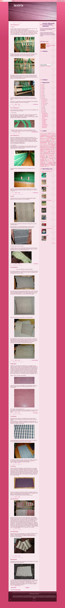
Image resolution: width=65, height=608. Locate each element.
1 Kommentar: (36, 263)
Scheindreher (52, 153)
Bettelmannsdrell (50, 136)
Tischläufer (13, 416)
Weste (55, 164)
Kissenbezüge (14, 531)
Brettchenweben (50, 137)
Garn (49, 141)
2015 (42, 92)
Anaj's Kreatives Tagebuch (46, 200)
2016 (42, 91)
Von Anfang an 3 (14, 24)
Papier (53, 150)
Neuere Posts (13, 587)
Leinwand (42, 148)
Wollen (48, 165)
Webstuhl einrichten (48, 164)
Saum (51, 152)
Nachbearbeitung (48, 149)
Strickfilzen (42, 159)
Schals (12, 196)
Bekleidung (42, 136)
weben (50, 163)
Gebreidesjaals (44, 207)
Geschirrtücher (14, 499)
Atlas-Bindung (50, 134)
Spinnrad (49, 157)
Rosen (42, 152)
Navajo (53, 149)
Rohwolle (54, 151)
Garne (54, 141)
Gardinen (45, 141)
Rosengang (46, 152)
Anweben (45, 134)
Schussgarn (49, 154)
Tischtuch (53, 160)
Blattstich (41, 137)
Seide (53, 154)
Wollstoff (52, 165)
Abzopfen (45, 133)
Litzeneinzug (48, 148)
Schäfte (54, 152)
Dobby (48, 138)
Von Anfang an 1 (14, 135)
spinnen (42, 157)
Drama (43, 139)
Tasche (48, 159)
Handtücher (50, 143)
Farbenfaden (44, 221)
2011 (42, 96)
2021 (42, 84)
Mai (43, 108)
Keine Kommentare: (35, 131)
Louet (53, 148)
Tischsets (13, 466)
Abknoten (41, 133)
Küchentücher (52, 147)
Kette (48, 146)
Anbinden (53, 133)
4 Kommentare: (35, 192)
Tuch (41, 161)
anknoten (41, 134)
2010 (42, 98)
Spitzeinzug (54, 157)
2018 (42, 88)
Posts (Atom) (17, 589)
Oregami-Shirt (48, 150)
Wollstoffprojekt (43, 166)
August (43, 104)
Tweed (44, 161)
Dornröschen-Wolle (45, 235)
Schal (41, 153)
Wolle (43, 165)
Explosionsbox (42, 140)
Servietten (42, 155)
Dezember (44, 99)
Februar (43, 112)
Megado (41, 149)
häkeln (52, 142)
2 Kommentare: (35, 412)
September (44, 103)
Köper (47, 147)
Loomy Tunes (44, 179)
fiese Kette (53, 140)
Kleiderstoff (42, 147)
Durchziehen (48, 139)
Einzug (53, 139)
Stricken (51, 158)
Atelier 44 (43, 214)
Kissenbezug (52, 146)
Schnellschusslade (43, 154)
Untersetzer (48, 161)
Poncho (46, 151)
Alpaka (49, 133)
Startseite (27, 587)
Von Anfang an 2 (14, 108)
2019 (42, 87)
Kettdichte (44, 146)
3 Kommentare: (35, 104)
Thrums (43, 193)
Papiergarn (13, 363)
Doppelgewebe (53, 138)
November (44, 100)
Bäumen (52, 135)
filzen (41, 141)
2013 (42, 94)
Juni (43, 107)
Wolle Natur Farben (45, 186)
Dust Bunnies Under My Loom (47, 228)
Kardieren (54, 145)
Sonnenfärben (51, 155)
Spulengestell (44, 158)
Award (55, 134)
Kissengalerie (14, 267)
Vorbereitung (53, 161)
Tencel (53, 159)
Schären (46, 153)
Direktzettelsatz (42, 138)
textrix (18, 5)
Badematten (13, 559)
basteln (49, 135)
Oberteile (42, 150)
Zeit (47, 166)
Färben (47, 140)
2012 (42, 95)
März (43, 111)
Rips (49, 151)
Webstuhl (42, 164)
